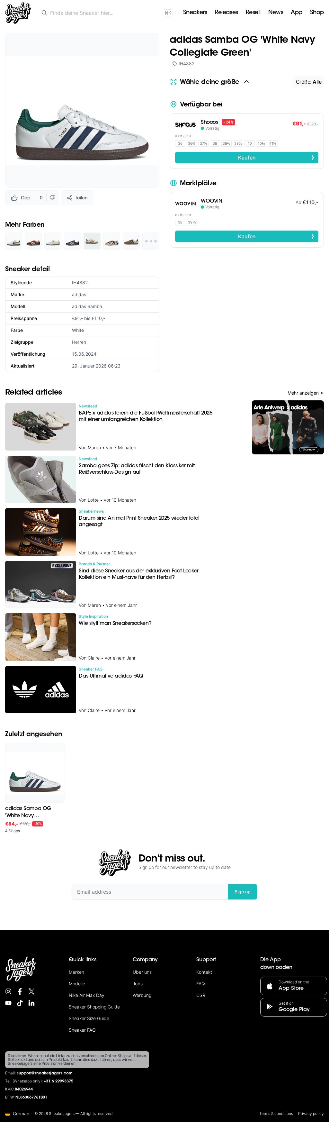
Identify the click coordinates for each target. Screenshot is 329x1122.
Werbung (142, 995)
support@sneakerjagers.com (45, 1073)
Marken (76, 972)
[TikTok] (20, 1003)
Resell (253, 13)
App (296, 13)
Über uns (142, 972)
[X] (31, 991)
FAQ (200, 983)
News (275, 13)
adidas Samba (87, 306)
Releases (226, 13)
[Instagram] (8, 991)
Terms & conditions (276, 1113)
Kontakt (204, 972)
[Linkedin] (31, 1003)
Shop (317, 13)
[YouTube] (8, 1003)
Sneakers (195, 13)
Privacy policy (311, 1113)
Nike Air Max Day (86, 995)
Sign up (243, 891)
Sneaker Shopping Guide (94, 1006)
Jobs (138, 983)
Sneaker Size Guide (89, 1018)
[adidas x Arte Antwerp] (288, 427)
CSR (200, 995)
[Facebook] (20, 991)
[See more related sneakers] (150, 241)
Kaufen (276, 157)
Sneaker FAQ (82, 1030)
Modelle (77, 983)
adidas (79, 294)
